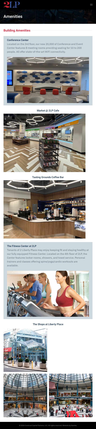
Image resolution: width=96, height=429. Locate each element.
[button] (91, 4)
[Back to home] (12, 4)
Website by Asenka (69, 425)
